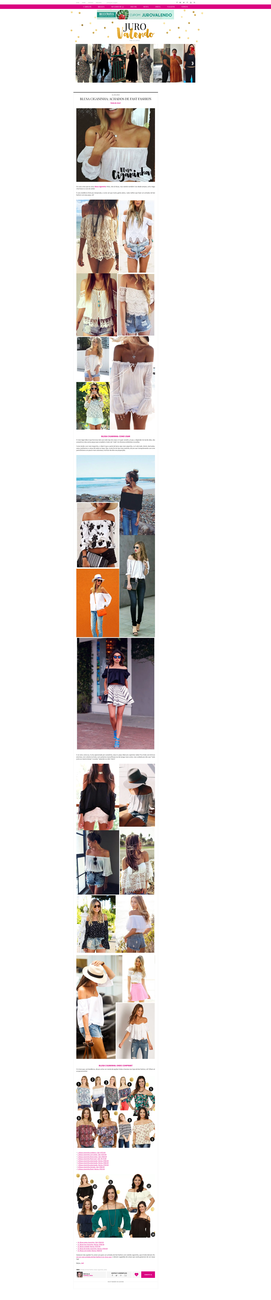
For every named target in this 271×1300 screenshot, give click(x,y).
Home (77, 2)
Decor (133, 7)
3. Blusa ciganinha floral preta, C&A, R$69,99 (92, 1157)
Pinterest (121, 1275)
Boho (105, 1270)
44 (136, 1274)
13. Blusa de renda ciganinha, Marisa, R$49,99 (93, 1249)
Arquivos (98, 2)
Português (109, 2)
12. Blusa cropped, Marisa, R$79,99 (89, 1246)
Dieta (157, 7)
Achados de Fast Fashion (87, 1270)
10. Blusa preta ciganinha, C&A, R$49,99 (91, 1242)
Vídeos (184, 7)
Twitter (116, 1275)
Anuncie (90, 2)
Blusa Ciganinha (98, 1270)
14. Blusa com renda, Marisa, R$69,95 (90, 1251)
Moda (146, 7)
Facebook (112, 1275)
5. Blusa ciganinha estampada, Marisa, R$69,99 (93, 1161)
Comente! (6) (148, 1274)
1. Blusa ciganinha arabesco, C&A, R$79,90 (91, 1153)
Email (125, 1275)
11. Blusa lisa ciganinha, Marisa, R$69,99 (91, 1244)
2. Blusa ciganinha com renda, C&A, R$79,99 (92, 1155)
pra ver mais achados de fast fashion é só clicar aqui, (94, 1257)
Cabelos (87, 7)
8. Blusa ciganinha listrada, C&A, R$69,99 (91, 1167)
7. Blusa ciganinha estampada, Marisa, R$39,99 (93, 1165)
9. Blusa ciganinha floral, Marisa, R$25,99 (91, 1169)
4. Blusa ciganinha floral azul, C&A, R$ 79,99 (92, 1159)
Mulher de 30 (117, 7)
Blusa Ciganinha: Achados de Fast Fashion (115, 99)
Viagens (171, 7)
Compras (86, 1275)
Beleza (101, 7)
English (115, 2)
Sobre (84, 2)
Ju (89, 1274)
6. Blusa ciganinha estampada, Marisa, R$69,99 (93, 1163)
